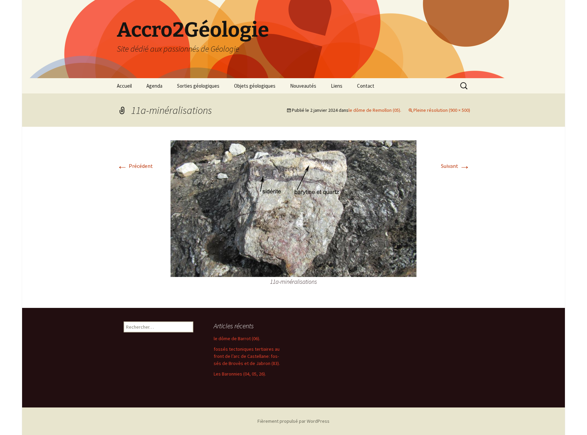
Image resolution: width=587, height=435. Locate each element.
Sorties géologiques (198, 86)
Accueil (124, 86)
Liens (336, 86)
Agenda (154, 86)
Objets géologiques (254, 86)
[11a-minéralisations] (293, 208)
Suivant (455, 165)
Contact (365, 86)
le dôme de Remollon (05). (375, 110)
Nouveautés (303, 86)
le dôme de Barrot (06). (237, 338)
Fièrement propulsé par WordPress (293, 421)
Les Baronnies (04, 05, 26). (240, 374)
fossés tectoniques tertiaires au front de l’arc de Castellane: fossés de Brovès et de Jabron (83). (247, 356)
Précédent (135, 165)
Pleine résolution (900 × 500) (441, 110)
